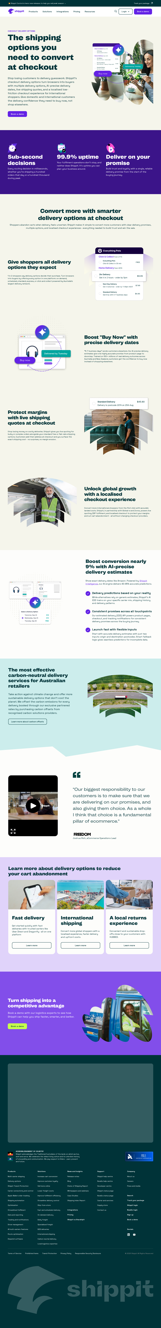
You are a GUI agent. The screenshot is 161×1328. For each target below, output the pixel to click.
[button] (33, 11)
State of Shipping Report (77, 1186)
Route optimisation (15, 1234)
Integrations (63, 11)
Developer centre (104, 1186)
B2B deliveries (43, 1229)
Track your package (135, 1200)
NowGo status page (105, 1196)
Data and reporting (15, 1215)
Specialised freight (45, 1225)
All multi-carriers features (18, 1229)
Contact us (101, 1210)
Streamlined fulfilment (17, 1210)
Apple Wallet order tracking (19, 1196)
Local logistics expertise (47, 1244)
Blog (69, 1181)
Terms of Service (14, 1253)
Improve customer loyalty (48, 1181)
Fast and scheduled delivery (49, 1210)
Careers (130, 1181)
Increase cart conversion (48, 1176)
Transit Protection (49, 1253)
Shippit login (132, 1205)
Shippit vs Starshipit (76, 1220)
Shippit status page (105, 1191)
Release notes (73, 1176)
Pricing (76, 11)
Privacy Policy (66, 1253)
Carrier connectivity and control (20, 1191)
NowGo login (132, 1210)
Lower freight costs (46, 1191)
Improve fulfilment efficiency (49, 1196)
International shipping (46, 1234)
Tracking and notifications (18, 1220)
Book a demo (132, 1220)
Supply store (102, 1205)
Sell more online (44, 1186)
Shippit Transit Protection (18, 1186)
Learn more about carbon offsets (27, 721)
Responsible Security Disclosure (88, 1253)
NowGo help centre (105, 1181)
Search (130, 1196)
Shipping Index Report (76, 1201)
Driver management (15, 1225)
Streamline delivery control (48, 1201)
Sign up (130, 1215)
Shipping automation (16, 1201)
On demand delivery (45, 1215)
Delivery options (14, 1181)
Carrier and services (105, 1201)
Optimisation (13, 1205)
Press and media (133, 1186)
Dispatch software (15, 1239)
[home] (17, 11)
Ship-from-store (44, 1205)
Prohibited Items (31, 1253)
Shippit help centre (105, 1176)
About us (130, 1176)
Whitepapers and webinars (78, 1191)
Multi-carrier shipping (16, 1176)
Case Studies (72, 1196)
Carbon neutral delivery (47, 1239)
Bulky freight (43, 1220)
